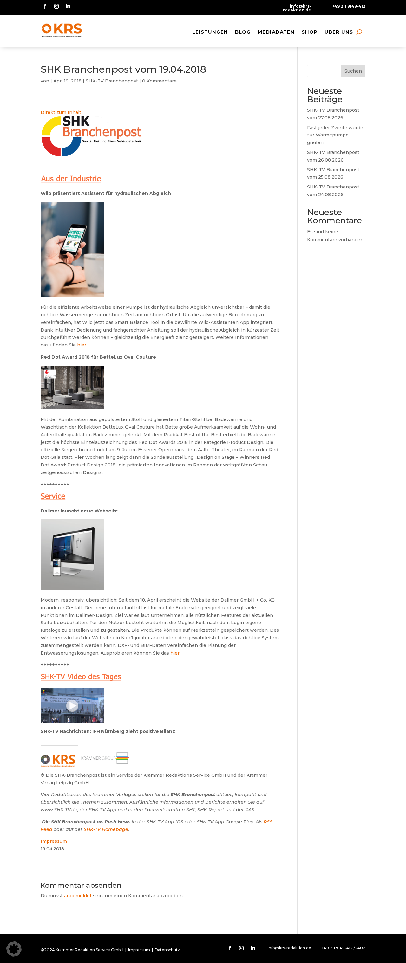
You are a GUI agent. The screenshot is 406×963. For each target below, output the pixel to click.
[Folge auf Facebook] (45, 6)
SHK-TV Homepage (106, 829)
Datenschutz (167, 949)
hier (81, 345)
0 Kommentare (159, 81)
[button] (14, 949)
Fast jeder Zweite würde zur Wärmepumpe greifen (335, 135)
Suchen (353, 71)
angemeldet (78, 896)
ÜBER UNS (338, 32)
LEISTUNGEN (210, 32)
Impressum (54, 841)
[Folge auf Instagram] (56, 6)
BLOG (243, 32)
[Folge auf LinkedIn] (67, 6)
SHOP (310, 32)
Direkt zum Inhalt (61, 112)
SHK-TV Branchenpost (112, 81)
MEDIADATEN (276, 32)
